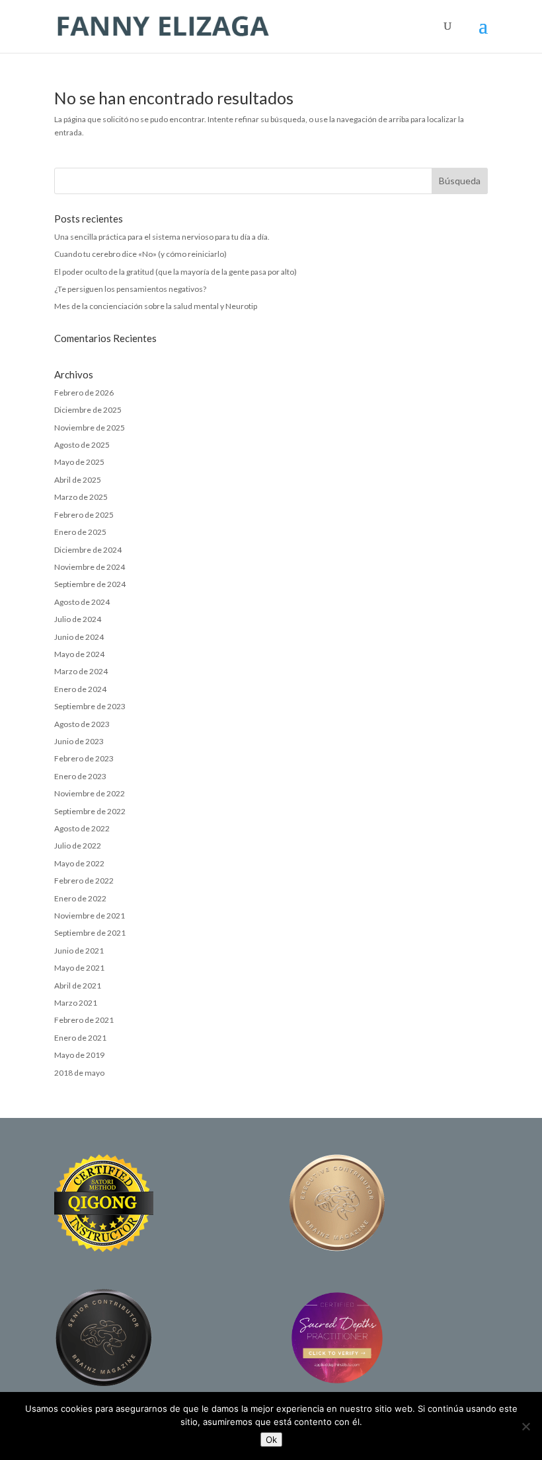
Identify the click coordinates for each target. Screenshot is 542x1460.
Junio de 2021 (79, 951)
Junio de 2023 (79, 741)
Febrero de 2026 (84, 393)
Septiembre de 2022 (90, 811)
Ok (271, 1439)
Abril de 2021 (77, 986)
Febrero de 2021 (84, 1020)
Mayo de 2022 (79, 863)
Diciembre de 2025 (88, 410)
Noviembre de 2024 (89, 567)
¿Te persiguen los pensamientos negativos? (130, 289)
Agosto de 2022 (82, 828)
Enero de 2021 (80, 1038)
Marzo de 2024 (81, 671)
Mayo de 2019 (79, 1055)
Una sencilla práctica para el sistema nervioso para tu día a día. (162, 237)
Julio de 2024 (77, 619)
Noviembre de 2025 (89, 428)
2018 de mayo (79, 1073)
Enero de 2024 (80, 689)
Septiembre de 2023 (90, 706)
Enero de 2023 (80, 776)
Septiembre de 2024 (90, 584)
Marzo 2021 (75, 1003)
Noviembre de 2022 (89, 793)
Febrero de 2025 (84, 515)
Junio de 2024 (79, 637)
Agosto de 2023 (82, 724)
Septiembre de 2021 (90, 933)
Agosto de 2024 (82, 602)
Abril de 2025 (77, 480)
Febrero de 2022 (84, 881)
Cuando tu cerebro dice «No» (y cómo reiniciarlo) (140, 254)
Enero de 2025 (80, 532)
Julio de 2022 (77, 846)
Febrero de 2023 (84, 758)
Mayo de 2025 (79, 462)
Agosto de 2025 (82, 445)
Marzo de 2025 (81, 497)
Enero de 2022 (80, 898)
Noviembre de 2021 (89, 916)
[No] (525, 1426)
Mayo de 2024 (79, 654)
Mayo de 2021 (79, 968)
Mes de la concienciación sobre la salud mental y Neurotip (155, 306)
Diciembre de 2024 (88, 550)
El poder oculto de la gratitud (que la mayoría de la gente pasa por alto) (175, 272)
